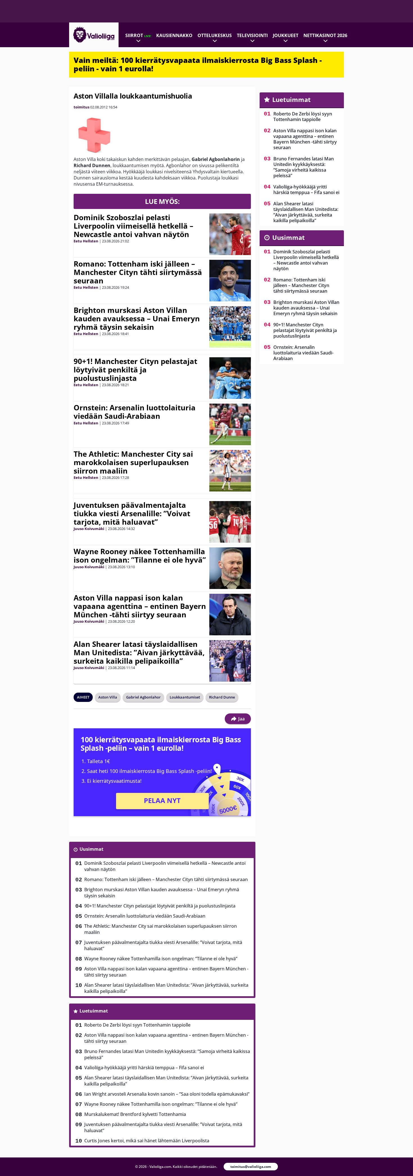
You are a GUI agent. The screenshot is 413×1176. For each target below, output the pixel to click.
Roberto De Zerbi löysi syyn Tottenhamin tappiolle (137, 1025)
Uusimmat (91, 849)
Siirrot (138, 35)
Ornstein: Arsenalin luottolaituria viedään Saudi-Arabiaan (135, 411)
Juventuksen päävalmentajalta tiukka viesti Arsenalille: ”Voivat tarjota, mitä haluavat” (132, 513)
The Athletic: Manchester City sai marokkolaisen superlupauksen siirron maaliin (133, 462)
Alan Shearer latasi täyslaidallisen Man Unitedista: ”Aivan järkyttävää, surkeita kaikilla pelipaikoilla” (139, 652)
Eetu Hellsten (86, 241)
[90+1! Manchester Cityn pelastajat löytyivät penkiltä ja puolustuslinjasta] (230, 378)
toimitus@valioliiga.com (250, 1166)
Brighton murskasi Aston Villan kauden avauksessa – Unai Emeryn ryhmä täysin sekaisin (137, 318)
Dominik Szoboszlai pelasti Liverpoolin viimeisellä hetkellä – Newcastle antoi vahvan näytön (133, 225)
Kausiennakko (174, 35)
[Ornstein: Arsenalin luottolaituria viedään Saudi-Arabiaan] (230, 424)
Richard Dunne (222, 697)
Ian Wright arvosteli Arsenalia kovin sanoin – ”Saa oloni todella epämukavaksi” (166, 1094)
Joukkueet (285, 35)
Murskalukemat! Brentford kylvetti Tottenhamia (135, 1114)
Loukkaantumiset (185, 697)
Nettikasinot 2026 (325, 35)
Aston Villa (107, 697)
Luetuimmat (94, 1011)
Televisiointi (252, 35)
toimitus (81, 107)
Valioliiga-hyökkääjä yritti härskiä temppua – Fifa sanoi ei (144, 1067)
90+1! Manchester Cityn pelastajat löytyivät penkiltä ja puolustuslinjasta (135, 369)
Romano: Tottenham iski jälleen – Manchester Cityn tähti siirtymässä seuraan (138, 272)
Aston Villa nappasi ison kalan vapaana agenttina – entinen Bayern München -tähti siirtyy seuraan (140, 606)
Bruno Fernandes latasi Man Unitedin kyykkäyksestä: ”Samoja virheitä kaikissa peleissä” (167, 1054)
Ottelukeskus (215, 35)
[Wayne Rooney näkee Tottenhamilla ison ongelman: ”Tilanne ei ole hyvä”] (230, 568)
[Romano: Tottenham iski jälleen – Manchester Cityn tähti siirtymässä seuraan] (230, 280)
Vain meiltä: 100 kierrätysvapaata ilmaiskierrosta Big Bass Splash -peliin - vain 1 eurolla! (198, 64)
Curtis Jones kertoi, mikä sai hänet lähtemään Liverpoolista (146, 1141)
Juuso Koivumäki (89, 528)
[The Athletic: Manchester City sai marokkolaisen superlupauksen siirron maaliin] (230, 471)
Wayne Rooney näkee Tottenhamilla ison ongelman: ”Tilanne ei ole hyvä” (140, 555)
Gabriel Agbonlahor (143, 697)
